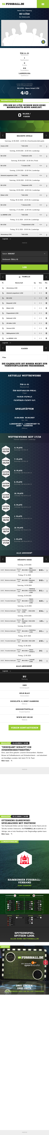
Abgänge (3, 348)
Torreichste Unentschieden (46, 559)
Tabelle (26, 276)
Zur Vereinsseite (24, 17)
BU (24, 676)
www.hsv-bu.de (24, 717)
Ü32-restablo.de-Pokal (24, 390)
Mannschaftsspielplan (3, 135)
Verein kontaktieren (24, 728)
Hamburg (29, 10)
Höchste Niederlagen (3, 559)
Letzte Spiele (46, 135)
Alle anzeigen (23, 553)
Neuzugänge (46, 348)
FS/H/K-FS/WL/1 (24, 397)
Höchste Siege (24, 560)
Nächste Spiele (24, 136)
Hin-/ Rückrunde (46, 277)
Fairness (3, 277)
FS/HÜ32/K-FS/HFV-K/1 (24, 400)
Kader (24, 348)
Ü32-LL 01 (24, 53)
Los (24, 267)
